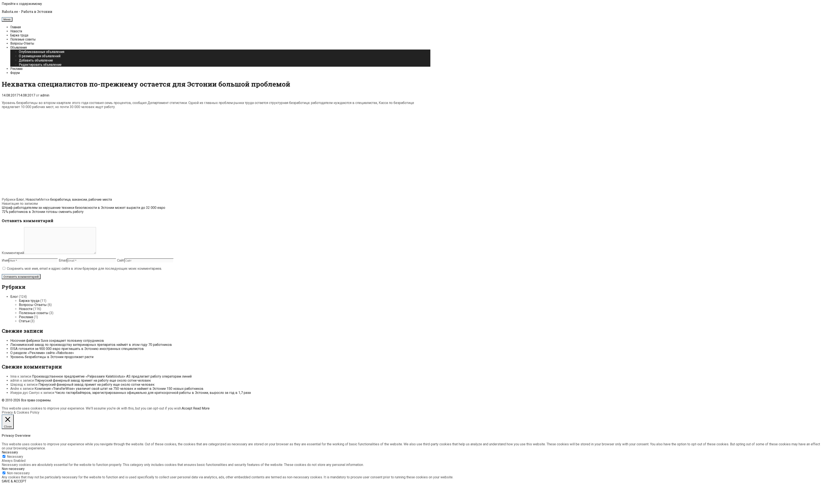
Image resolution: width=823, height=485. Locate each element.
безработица (60, 199)
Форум (15, 73)
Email (63, 260)
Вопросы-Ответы (22, 43)
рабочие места (100, 199)
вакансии (79, 199)
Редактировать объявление (40, 64)
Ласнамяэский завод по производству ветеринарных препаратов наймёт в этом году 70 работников (91, 345)
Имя (5, 260)
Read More (201, 408)
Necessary (15, 457)
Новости (16, 31)
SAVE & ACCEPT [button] (14, 481)
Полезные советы (23, 39)
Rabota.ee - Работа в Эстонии (27, 11)
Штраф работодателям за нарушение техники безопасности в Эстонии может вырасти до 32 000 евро (83, 208)
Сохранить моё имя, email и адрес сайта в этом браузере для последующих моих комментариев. (84, 269)
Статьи (24, 321)
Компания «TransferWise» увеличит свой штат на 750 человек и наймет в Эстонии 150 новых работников (119, 389)
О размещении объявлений (39, 56)
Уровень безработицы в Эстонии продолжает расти (51, 357)
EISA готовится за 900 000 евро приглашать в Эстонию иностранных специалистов (77, 349)
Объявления (18, 47)
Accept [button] (187, 408)
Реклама (16, 69)
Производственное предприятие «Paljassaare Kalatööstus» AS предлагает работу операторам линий (112, 376)
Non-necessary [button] (13, 469)
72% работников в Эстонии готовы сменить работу (43, 212)
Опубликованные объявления (41, 52)
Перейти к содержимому (22, 4)
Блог (20, 199)
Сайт (120, 260)
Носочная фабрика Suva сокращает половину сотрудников (57, 341)
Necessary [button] (10, 452)
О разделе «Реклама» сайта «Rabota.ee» (42, 353)
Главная (15, 27)
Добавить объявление (36, 60)
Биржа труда (19, 35)
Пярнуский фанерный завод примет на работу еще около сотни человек (93, 380)
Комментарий (13, 253)
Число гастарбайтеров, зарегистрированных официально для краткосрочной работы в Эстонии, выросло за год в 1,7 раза (153, 393)
